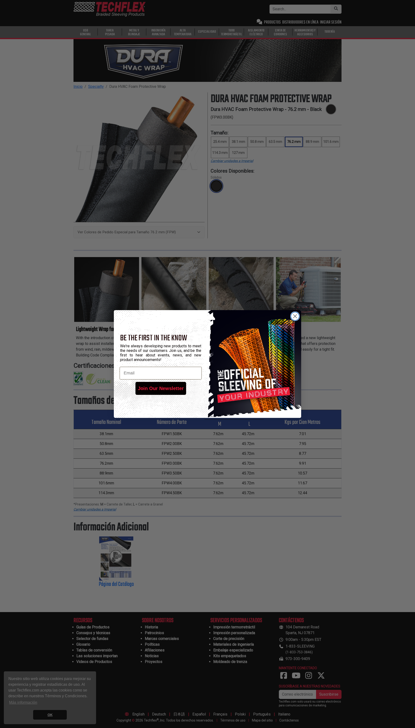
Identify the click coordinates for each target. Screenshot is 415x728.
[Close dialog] (295, 316)
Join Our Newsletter (161, 388)
